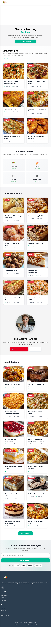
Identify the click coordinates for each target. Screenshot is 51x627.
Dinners (3, 613)
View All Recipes (8, 59)
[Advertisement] (25, 15)
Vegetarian (38, 565)
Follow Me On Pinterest (19, 349)
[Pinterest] (2, 587)
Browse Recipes (26, 41)
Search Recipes (24, 560)
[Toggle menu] (48, 3)
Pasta (23, 565)
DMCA (32, 625)
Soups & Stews (5, 615)
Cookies (28, 625)
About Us (3, 597)
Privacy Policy (15, 625)
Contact (3, 600)
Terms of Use (22, 625)
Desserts (3, 610)
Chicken (17, 565)
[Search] (46, 2)
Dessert (30, 565)
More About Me (35, 349)
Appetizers (4, 608)
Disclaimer (37, 625)
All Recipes (4, 595)
